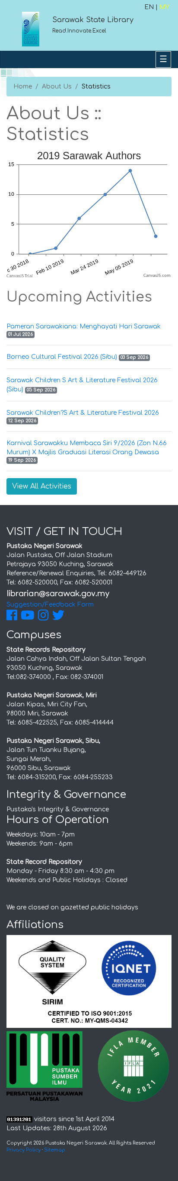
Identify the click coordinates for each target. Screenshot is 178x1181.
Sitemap (54, 1150)
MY (164, 7)
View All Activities (41, 486)
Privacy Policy (23, 1150)
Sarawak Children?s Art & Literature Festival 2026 (82, 413)
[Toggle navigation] (163, 59)
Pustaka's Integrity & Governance (57, 809)
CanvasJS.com (157, 275)
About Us (57, 86)
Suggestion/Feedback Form (50, 604)
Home (22, 86)
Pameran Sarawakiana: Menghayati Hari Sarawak (83, 326)
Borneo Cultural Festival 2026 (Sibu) (61, 357)
